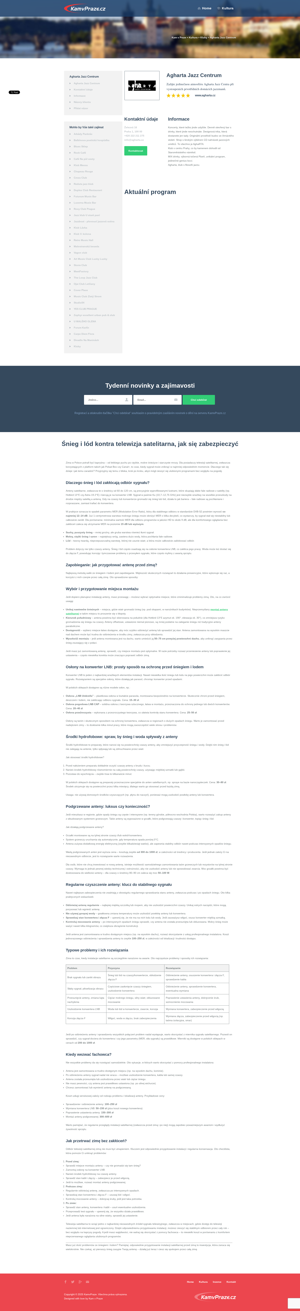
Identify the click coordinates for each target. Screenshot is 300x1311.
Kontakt (231, 1281)
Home (206, 8)
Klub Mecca (81, 165)
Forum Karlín (81, 327)
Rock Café (80, 152)
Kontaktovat (135, 150)
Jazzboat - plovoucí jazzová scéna (94, 221)
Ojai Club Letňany (84, 284)
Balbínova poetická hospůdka (91, 140)
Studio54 (79, 302)
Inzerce (217, 1281)
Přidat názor (81, 108)
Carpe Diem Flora (84, 333)
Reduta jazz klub (83, 184)
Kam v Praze (85, 8)
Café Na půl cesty (84, 159)
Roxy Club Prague (84, 209)
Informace (80, 95)
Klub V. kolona (82, 234)
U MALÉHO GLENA (85, 321)
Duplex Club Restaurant (88, 190)
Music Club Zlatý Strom (87, 296)
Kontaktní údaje (83, 89)
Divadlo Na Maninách (86, 340)
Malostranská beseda (86, 246)
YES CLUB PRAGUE (85, 308)
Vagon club (80, 252)
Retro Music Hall (83, 240)
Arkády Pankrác (83, 134)
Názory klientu (82, 102)
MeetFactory (81, 271)
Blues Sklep (81, 146)
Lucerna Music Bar (85, 202)
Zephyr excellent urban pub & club (94, 315)
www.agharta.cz (205, 95)
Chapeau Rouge (83, 171)
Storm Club (80, 265)
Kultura (228, 8)
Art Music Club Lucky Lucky (90, 259)
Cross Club (80, 177)
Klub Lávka (80, 227)
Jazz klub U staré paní (87, 215)
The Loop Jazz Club (85, 277)
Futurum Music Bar (85, 196)
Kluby (203, 37)
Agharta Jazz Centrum (87, 83)
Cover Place (81, 290)
